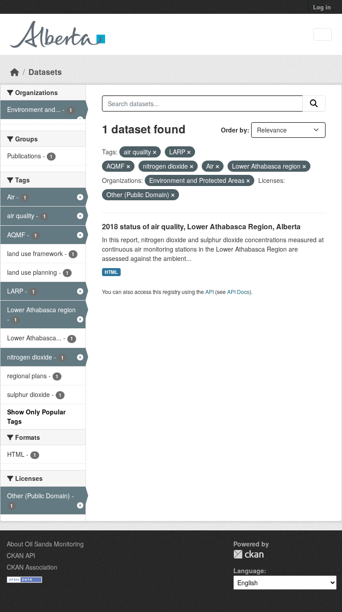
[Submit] (314, 103)
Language (248, 570)
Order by (234, 129)
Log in (322, 7)
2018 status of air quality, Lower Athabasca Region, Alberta (201, 226)
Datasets (45, 71)
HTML (111, 272)
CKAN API (21, 555)
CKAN (248, 554)
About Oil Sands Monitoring (45, 543)
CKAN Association (32, 566)
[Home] (14, 71)
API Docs (238, 291)
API (209, 291)
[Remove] (154, 152)
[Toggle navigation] (323, 34)
